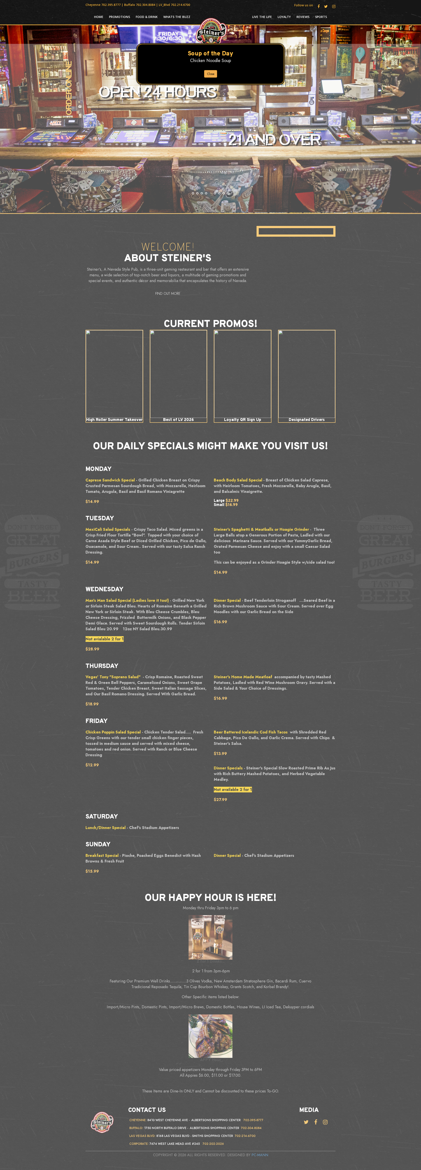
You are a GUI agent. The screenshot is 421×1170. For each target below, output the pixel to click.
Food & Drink (147, 16)
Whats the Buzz (176, 16)
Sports (321, 16)
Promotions (119, 16)
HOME (98, 16)
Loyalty (284, 16)
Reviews (302, 16)
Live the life (262, 16)
